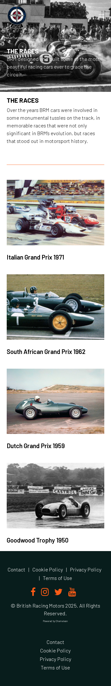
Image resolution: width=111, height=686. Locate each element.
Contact (16, 569)
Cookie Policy (47, 569)
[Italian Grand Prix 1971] (55, 212)
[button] (101, 16)
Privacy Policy (85, 569)
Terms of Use (57, 578)
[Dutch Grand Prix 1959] (55, 401)
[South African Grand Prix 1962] (55, 307)
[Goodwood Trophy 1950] (55, 495)
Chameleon (62, 621)
